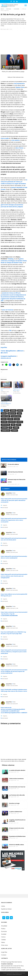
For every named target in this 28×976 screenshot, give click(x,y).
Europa (4, 419)
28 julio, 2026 (12, 846)
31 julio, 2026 (12, 838)
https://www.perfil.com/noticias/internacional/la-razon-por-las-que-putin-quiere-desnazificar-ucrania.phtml (14, 500)
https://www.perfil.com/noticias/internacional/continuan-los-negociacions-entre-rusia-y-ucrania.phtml (14, 520)
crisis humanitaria (19, 83)
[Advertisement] (14, 42)
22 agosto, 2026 (13, 788)
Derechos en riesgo (14, 803)
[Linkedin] (17, 1)
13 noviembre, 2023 (13, 484)
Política (3, 928)
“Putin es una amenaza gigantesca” (6, 402)
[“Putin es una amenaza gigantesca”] (6, 398)
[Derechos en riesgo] (5, 805)
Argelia (20, 410)
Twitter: (3, 351)
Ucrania (16, 427)
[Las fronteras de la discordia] (5, 796)
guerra (17, 419)
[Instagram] (14, 1)
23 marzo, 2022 (5, 29)
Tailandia (4, 427)
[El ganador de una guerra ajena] (18, 384)
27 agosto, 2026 (13, 780)
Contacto (3, 955)
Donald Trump (5, 416)
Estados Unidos (16, 416)
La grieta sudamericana (15, 811)
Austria (4, 413)
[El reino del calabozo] (4, 465)
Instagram (4, 356)
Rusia (13, 424)
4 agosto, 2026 (13, 829)
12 (11, 29)
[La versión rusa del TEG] (6, 384)
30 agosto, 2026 (13, 772)
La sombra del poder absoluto (17, 770)
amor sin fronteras (7, 310)
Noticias (8, 9)
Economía (4, 931)
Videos (3, 942)
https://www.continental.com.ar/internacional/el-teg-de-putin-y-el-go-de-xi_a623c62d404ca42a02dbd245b (14, 613)
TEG (10, 330)
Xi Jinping (10, 259)
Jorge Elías (12, 422)
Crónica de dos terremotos (16, 778)
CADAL (3, 906)
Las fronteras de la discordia (17, 795)
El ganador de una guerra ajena (17, 389)
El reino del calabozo (13, 464)
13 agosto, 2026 (13, 805)
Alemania (13, 410)
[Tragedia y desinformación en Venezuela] (5, 821)
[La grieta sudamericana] (5, 813)
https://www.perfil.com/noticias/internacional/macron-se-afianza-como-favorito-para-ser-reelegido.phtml (14, 576)
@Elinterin (20, 351)
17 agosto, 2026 (13, 796)
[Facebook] (11, 1)
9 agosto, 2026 (13, 822)
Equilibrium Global (6, 909)
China (19, 413)
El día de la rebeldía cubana (16, 844)
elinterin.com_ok (6, 358)
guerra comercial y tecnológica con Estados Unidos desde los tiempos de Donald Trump (14, 260)
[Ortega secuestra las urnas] (5, 829)
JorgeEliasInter (12, 356)
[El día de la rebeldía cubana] (5, 846)
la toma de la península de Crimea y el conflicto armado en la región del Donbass (14, 181)
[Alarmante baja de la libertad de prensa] (4, 480)
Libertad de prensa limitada (15, 472)
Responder (5, 507)
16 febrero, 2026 (12, 466)
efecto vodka (5, 138)
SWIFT (18, 424)
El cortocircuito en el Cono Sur (17, 787)
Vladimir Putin (20, 87)
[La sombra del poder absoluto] (5, 772)
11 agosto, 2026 (13, 813)
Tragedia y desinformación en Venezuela (17, 820)
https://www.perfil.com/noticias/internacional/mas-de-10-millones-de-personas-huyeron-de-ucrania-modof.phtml (14, 671)
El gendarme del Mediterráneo (17, 836)
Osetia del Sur (5, 424)
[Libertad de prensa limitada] (4, 473)
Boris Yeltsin (19, 148)
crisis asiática (15, 140)
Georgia (10, 419)
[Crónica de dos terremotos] (5, 780)
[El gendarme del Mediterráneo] (5, 838)
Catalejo (3, 939)
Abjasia (6, 410)
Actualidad (4, 926)
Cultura (3, 937)
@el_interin (4, 353)
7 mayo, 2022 (11, 474)
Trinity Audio (15, 77)
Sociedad (3, 934)
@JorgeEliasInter (11, 351)
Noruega (19, 422)
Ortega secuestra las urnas (16, 828)
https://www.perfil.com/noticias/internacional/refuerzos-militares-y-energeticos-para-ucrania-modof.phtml (14, 651)
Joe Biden (4, 422)
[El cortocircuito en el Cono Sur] (5, 788)
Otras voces (4, 945)
